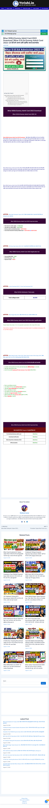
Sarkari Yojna (9, 8)
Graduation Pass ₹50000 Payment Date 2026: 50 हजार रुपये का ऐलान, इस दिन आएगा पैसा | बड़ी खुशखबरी (13, 576)
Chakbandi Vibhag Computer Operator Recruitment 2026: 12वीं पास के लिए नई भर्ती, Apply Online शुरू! (35, 553)
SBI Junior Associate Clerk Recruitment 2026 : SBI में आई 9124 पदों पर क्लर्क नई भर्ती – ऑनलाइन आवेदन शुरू (34, 620)
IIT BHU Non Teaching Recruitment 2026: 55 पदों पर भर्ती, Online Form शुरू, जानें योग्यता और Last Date (13, 642)
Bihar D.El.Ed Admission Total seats (12, 100)
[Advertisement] (24, 20)
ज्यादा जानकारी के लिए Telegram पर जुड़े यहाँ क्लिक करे (15, 104)
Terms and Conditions (24, 800)
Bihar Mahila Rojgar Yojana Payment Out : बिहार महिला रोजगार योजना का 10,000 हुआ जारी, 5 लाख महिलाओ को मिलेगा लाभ (35, 598)
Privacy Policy (24, 798)
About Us (24, 801)
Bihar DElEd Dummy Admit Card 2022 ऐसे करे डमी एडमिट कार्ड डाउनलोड (17, 102)
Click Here (35, 434)
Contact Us (24, 803)
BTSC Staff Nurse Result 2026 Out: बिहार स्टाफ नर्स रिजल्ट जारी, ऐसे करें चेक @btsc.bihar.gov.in (13, 620)
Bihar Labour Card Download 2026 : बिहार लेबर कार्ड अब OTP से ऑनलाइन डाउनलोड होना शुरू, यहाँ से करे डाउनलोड (35, 666)
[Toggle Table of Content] (25, 94)
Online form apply (26, 8)
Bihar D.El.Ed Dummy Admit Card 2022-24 (13, 96)
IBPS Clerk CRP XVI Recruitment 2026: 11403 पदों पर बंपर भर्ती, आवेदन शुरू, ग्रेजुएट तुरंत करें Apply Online (35, 576)
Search (4, 680)
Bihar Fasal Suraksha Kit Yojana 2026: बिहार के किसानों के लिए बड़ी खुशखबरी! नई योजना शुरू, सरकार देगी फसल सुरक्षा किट (13, 553)
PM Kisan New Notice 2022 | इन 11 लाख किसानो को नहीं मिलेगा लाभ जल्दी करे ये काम (25, 246)
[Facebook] (22, 521)
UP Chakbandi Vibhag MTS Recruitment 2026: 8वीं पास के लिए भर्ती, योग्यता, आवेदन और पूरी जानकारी (13, 598)
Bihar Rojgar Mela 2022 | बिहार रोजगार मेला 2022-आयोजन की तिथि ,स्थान (23, 314)
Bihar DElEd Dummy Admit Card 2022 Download (14, 95)
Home (2, 8)
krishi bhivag (17, 8)
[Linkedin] (27, 521)
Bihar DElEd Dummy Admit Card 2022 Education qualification (17, 101)
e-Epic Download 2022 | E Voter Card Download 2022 (21, 286)
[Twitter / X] (24, 521)
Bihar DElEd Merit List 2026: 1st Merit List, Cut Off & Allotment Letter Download (12, 666)
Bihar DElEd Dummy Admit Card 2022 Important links (16, 103)
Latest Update (36, 8)
